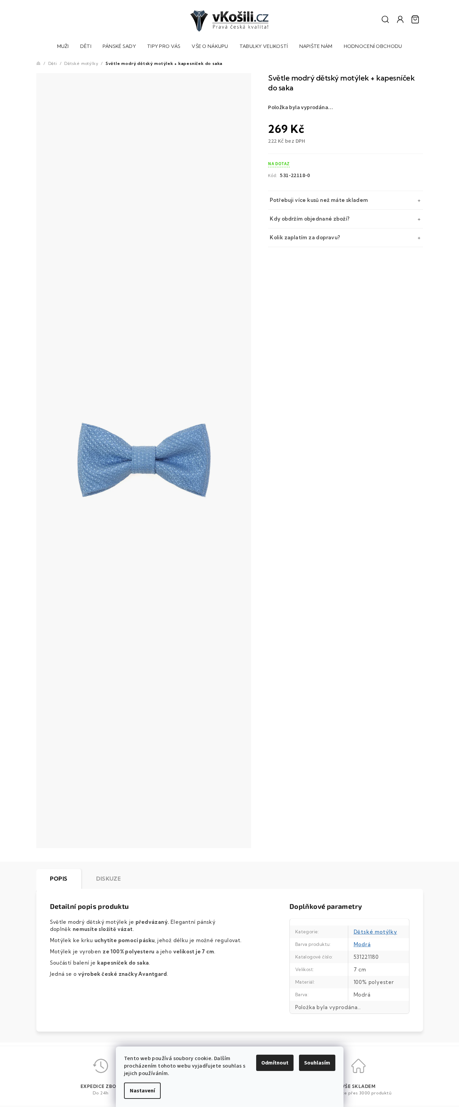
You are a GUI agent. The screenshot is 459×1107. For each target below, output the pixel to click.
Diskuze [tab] (108, 878)
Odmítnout (274, 1063)
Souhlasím (317, 1063)
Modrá (362, 944)
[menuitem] (63, 47)
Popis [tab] (59, 878)
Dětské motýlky (375, 932)
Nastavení (142, 1090)
